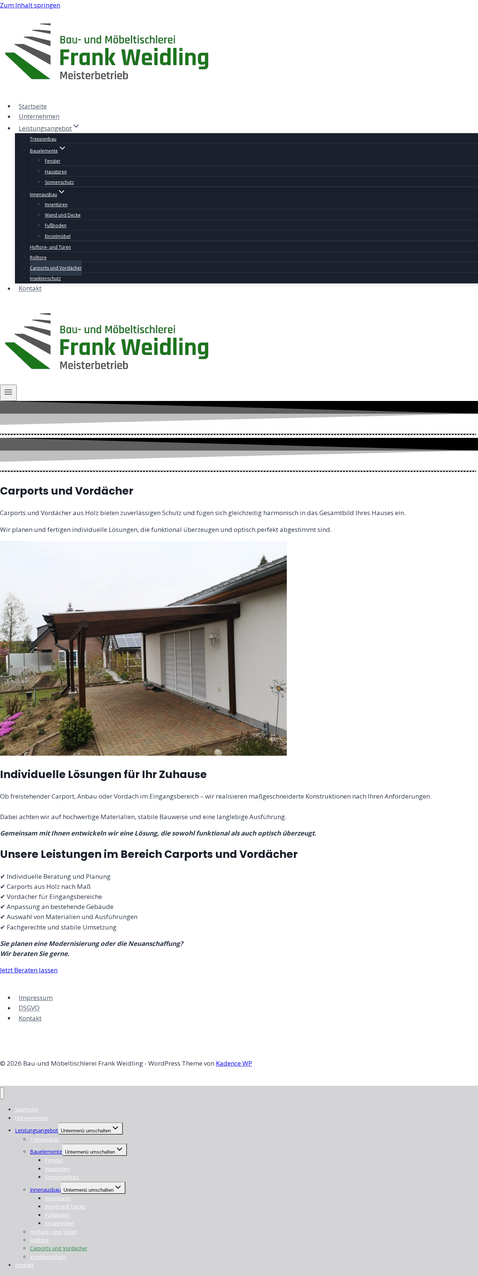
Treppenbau (43, 139)
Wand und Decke (63, 215)
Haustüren (56, 172)
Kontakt (30, 288)
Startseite (33, 106)
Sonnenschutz (59, 182)
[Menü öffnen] (8, 393)
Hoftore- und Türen (50, 247)
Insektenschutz (45, 278)
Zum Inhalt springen (30, 5)
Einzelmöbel (58, 236)
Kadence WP (234, 1063)
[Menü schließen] (2, 1093)
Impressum (36, 997)
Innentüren (56, 204)
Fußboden (55, 225)
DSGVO (29, 1008)
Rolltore (38, 257)
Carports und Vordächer (56, 268)
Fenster (52, 161)
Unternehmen (39, 116)
